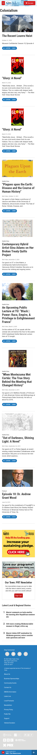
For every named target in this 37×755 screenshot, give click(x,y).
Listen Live (7, 696)
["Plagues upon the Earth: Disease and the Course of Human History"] (17, 168)
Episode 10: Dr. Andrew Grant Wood (16, 495)
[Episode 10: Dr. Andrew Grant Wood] (17, 478)
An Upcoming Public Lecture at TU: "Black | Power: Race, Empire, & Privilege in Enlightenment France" (18, 315)
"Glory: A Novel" (12, 78)
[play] (3, 752)
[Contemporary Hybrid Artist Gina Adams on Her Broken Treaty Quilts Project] (17, 228)
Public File (7, 714)
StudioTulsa (5, 181)
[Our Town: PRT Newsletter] (18, 570)
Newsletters (8, 705)
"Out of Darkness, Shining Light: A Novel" (18, 439)
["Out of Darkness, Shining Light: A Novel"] (17, 422)
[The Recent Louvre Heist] (17, 23)
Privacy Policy (8, 709)
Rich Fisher (5, 196)
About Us (7, 674)
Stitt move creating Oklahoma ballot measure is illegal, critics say (19, 625)
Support (6, 718)
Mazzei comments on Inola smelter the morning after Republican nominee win (20, 614)
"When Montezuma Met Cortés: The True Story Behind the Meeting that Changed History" (17, 380)
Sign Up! (18, 595)
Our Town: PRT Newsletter (18, 582)
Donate (30, 3)
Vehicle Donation (9, 723)
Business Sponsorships (11, 678)
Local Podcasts (9, 701)
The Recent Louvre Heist (17, 36)
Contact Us (7, 687)
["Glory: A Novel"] (17, 65)
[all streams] (34, 752)
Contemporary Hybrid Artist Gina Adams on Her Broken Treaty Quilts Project (18, 249)
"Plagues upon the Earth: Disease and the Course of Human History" (18, 188)
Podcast (4, 491)
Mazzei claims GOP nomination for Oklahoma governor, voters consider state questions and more (19, 635)
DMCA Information (10, 692)
